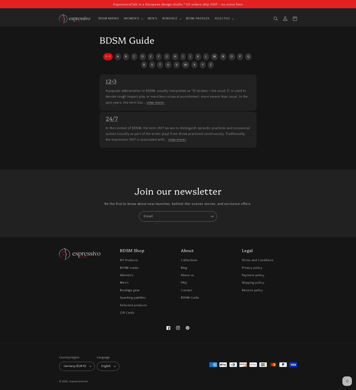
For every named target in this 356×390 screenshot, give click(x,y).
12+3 (111, 81)
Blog (184, 268)
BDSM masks (129, 268)
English (106, 366)
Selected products (133, 305)
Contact (186, 290)
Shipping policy (253, 282)
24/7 (112, 118)
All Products (129, 260)
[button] (133, 18)
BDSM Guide (190, 297)
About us (187, 275)
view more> (155, 102)
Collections (189, 260)
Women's (127, 275)
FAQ (184, 282)
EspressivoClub (78, 381)
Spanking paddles (133, 297)
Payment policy (253, 275)
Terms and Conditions (258, 260)
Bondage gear (130, 290)
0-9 (108, 56)
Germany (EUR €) (75, 366)
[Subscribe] (212, 216)
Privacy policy (252, 268)
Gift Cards (127, 312)
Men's (124, 282)
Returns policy (252, 290)
